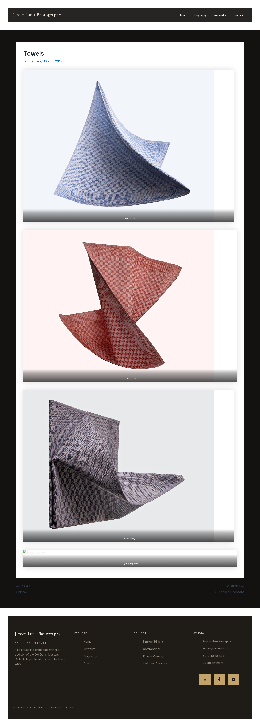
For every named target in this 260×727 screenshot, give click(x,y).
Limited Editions (153, 641)
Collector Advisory (155, 663)
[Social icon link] (205, 679)
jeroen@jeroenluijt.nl (216, 648)
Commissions (152, 649)
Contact (238, 15)
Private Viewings (154, 656)
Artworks (220, 15)
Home (182, 15)
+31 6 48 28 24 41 (214, 656)
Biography (200, 15)
